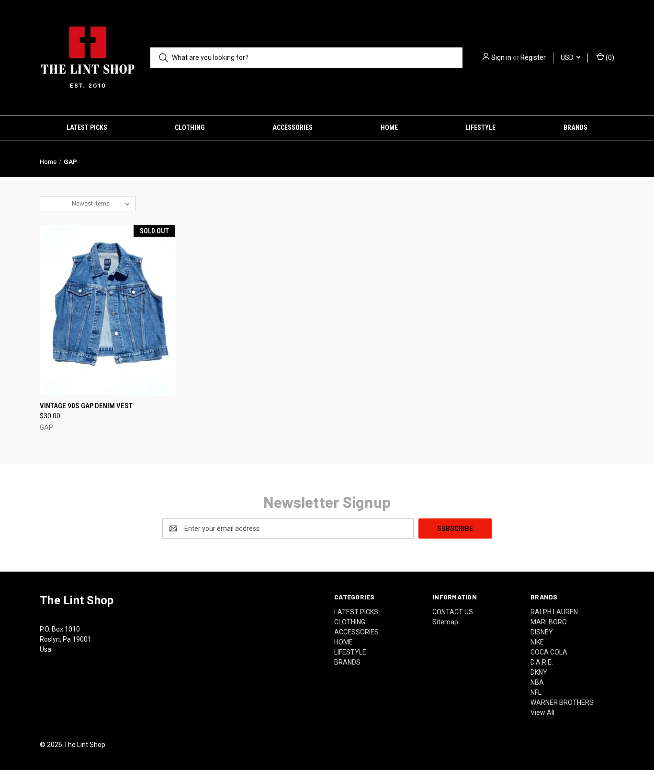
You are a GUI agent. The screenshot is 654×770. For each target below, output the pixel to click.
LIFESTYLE (480, 127)
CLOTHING (189, 127)
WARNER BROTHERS (562, 702)
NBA (537, 682)
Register (533, 57)
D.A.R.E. (541, 662)
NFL (535, 692)
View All (542, 712)
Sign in (501, 57)
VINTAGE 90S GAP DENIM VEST (86, 406)
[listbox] (102, 203)
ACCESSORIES (292, 127)
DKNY (538, 672)
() (609, 57)
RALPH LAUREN (554, 612)
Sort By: (56, 203)
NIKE (537, 642)
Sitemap (445, 622)
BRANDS (575, 127)
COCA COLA (548, 652)
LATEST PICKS (87, 127)
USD (568, 57)
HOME (389, 127)
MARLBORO (548, 622)
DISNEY (541, 632)
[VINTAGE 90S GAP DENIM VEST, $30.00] (108, 310)
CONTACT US (452, 612)
